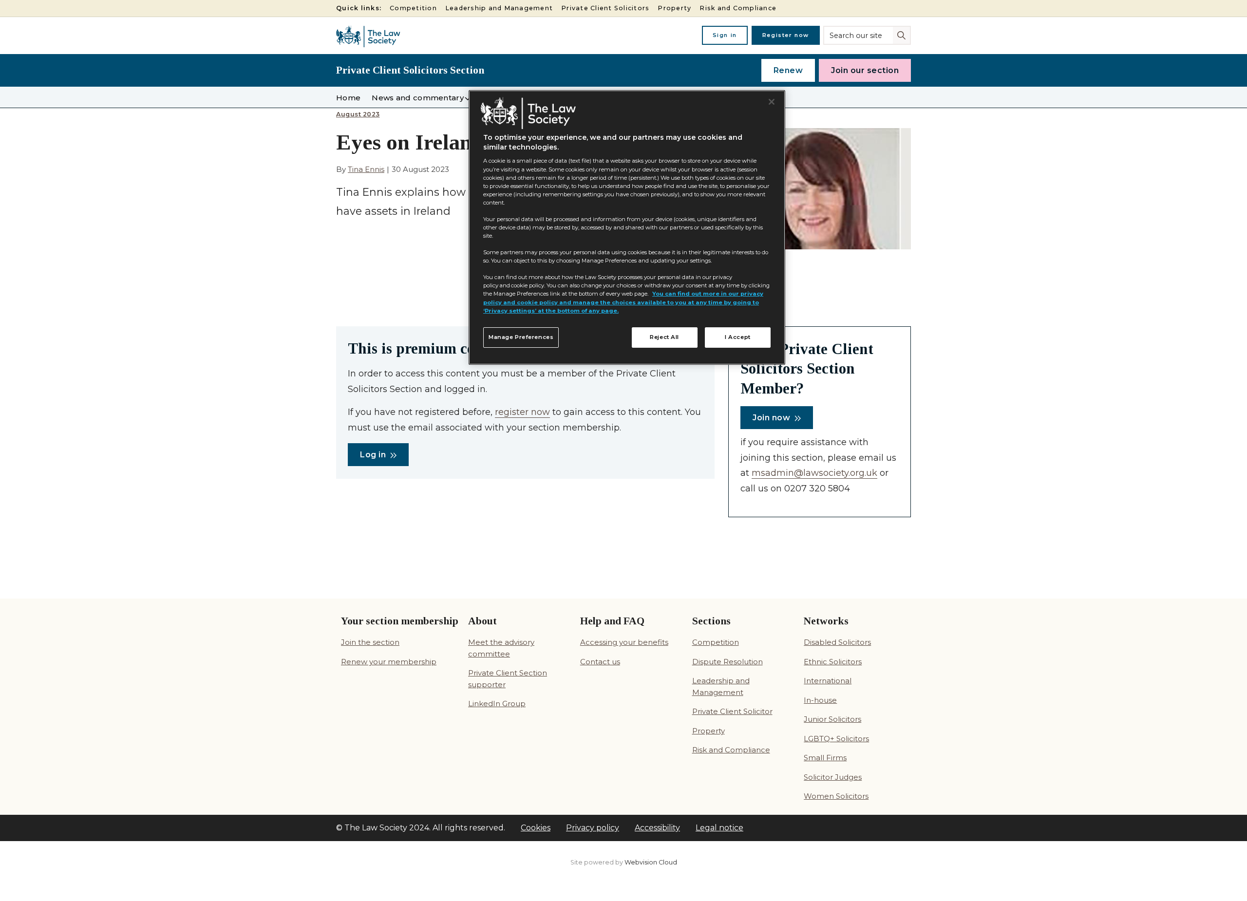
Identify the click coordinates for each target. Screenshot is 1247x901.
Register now (785, 35)
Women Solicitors (836, 796)
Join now (771, 417)
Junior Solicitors (832, 719)
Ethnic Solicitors (833, 661)
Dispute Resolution (727, 661)
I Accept (738, 337)
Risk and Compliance (737, 8)
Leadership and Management (499, 8)
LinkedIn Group (497, 703)
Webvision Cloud (650, 862)
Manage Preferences (521, 337)
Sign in (725, 35)
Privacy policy (592, 827)
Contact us (600, 661)
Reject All (664, 337)
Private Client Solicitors (605, 8)
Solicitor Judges (833, 777)
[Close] (771, 102)
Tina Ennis (366, 169)
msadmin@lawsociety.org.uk (814, 473)
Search (902, 34)
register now (522, 412)
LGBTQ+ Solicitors (836, 738)
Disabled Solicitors (837, 642)
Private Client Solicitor (732, 711)
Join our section (865, 70)
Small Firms (825, 757)
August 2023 (358, 114)
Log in (373, 454)
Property (674, 8)
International (827, 680)
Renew (788, 70)
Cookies (535, 827)
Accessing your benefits (624, 642)
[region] (627, 227)
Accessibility (657, 827)
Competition (413, 8)
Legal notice (719, 827)
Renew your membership (388, 661)
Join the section (370, 642)
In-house (820, 700)
